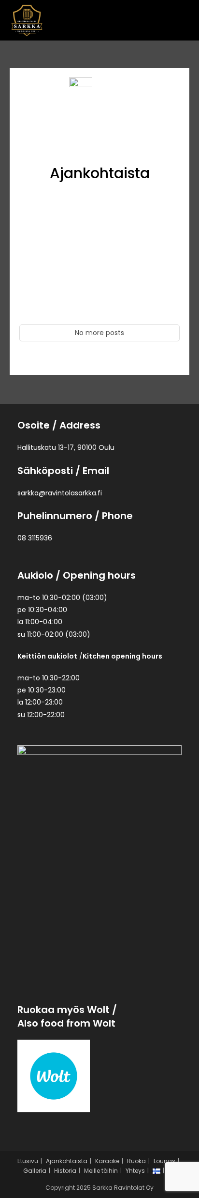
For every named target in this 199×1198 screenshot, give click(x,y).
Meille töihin (101, 1171)
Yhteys (135, 1171)
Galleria (34, 1171)
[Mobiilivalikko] (183, 20)
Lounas (164, 1161)
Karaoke (107, 1161)
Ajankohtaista (66, 1161)
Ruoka (136, 1161)
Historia (65, 1171)
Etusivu (27, 1161)
